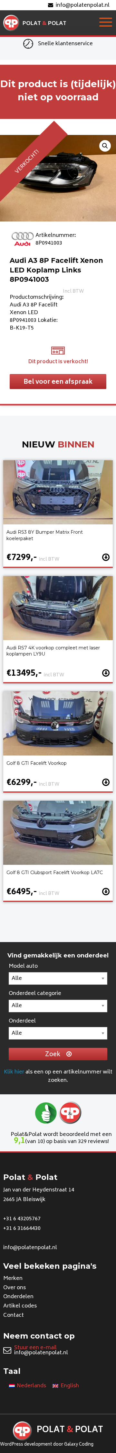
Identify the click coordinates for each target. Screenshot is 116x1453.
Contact (13, 1315)
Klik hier (14, 1072)
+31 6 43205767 (22, 1219)
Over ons (14, 1287)
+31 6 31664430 (22, 1228)
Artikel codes (20, 1306)
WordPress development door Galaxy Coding (46, 1445)
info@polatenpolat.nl (83, 5)
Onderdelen (18, 1296)
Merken (13, 1278)
